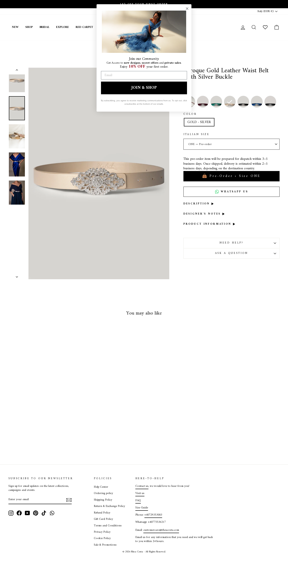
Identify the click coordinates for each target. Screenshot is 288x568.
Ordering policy (103, 493)
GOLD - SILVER (199, 122)
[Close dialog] (187, 8)
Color (190, 114)
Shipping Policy (103, 499)
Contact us (141, 486)
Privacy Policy (102, 532)
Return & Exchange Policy (109, 506)
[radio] (203, 102)
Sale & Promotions (105, 544)
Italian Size (196, 135)
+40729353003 (153, 514)
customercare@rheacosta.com (161, 530)
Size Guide (141, 507)
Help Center (101, 487)
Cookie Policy (102, 538)
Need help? (231, 243)
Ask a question (231, 253)
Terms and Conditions (108, 525)
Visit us (139, 493)
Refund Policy (102, 512)
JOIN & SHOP (144, 88)
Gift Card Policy (103, 519)
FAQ (138, 500)
